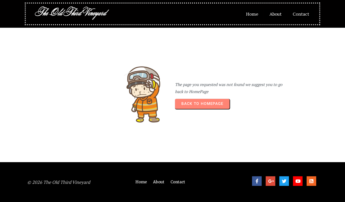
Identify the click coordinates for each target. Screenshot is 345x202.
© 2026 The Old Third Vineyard (58, 182)
